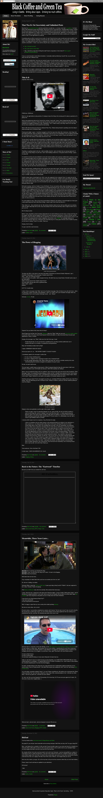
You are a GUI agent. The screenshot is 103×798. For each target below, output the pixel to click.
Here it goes (67, 50)
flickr (8, 160)
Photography (89, 214)
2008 (86, 256)
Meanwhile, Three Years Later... (35, 538)
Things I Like (41, 528)
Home (5, 15)
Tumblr (8, 165)
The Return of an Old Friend (94, 101)
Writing (31, 457)
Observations (96, 213)
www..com (10, 145)
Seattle (27, 232)
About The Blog (28, 15)
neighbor (59, 218)
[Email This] (49, 230)
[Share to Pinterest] (55, 230)
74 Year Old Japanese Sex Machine (93, 88)
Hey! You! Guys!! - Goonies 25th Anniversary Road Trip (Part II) (94, 114)
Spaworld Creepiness (93, 75)
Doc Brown (96, 205)
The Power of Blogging (31, 242)
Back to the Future (30, 528)
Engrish (87, 207)
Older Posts (74, 779)
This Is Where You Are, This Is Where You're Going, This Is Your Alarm (95, 49)
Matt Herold (6, 47)
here (12, 54)
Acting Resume (40, 15)
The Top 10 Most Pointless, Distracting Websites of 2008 (95, 62)
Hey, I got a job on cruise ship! (32, 48)
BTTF (36, 528)
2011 (86, 249)
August (88, 236)
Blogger (55, 794)
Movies (98, 209)
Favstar (8, 157)
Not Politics (86, 212)
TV (83, 219)
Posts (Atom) (53, 783)
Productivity (88, 216)
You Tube (9, 167)
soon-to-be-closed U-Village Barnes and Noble (43, 740)
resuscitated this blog (33, 28)
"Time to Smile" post (40, 585)
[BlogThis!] (50, 230)
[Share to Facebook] (53, 230)
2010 (86, 251)
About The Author (16, 15)
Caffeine (95, 203)
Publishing (96, 216)
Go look (28, 296)
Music (88, 211)
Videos (94, 224)
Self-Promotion (94, 217)
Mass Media (90, 209)
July (87, 247)
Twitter (8, 154)
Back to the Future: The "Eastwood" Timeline (41, 466)
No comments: (42, 230)
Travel (31, 232)
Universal (85, 224)
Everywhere (10, 173)
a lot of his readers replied (71, 333)
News (95, 211)
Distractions (86, 205)
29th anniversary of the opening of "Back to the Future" (62, 646)
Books (27, 774)
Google (8, 162)
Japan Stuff (96, 207)
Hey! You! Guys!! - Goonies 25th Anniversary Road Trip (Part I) (94, 128)
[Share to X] (52, 230)
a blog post (44, 333)
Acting (84, 200)
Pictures (98, 214)
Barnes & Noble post (29, 589)
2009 (86, 254)
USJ (96, 222)
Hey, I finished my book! (30, 46)
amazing (56, 604)
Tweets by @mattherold (89, 188)
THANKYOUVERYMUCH (31, 52)
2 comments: (42, 725)
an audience (69, 28)
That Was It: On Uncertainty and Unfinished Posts (42, 25)
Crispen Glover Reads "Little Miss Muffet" (94, 141)
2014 (86, 234)
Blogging (28, 457)
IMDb (8, 170)
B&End (25, 737)
